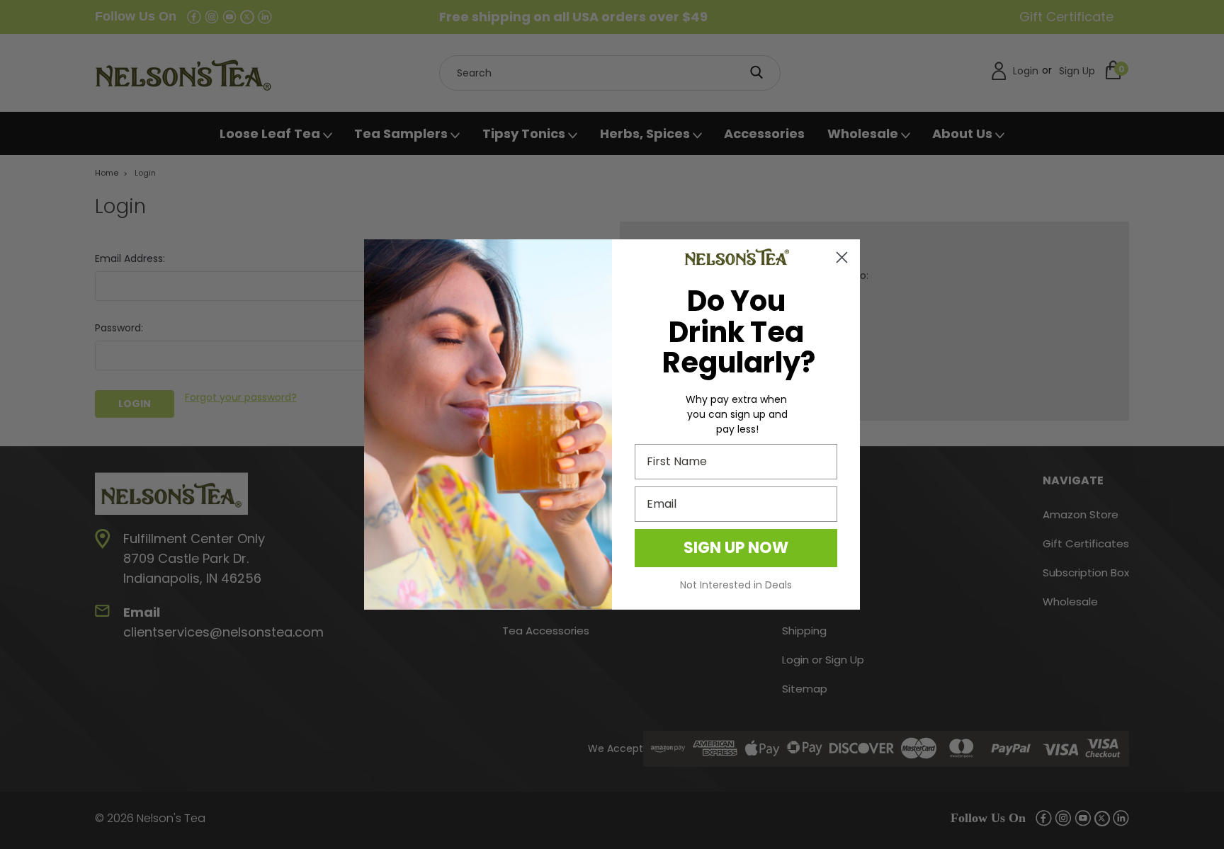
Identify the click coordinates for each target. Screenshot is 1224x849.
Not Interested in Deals (736, 585)
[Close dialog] (841, 257)
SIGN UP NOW (736, 548)
